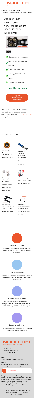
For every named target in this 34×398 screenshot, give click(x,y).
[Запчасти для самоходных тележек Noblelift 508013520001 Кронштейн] (8, 51)
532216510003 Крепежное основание (7, 187)
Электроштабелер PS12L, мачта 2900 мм (24, 183)
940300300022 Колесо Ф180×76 (8, 155)
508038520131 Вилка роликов (7, 210)
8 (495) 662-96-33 (9, 348)
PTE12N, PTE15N (25, 114)
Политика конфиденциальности (14, 390)
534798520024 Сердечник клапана (23, 161)
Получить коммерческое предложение (17, 97)
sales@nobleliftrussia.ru (11, 350)
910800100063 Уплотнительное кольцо (24, 212)
